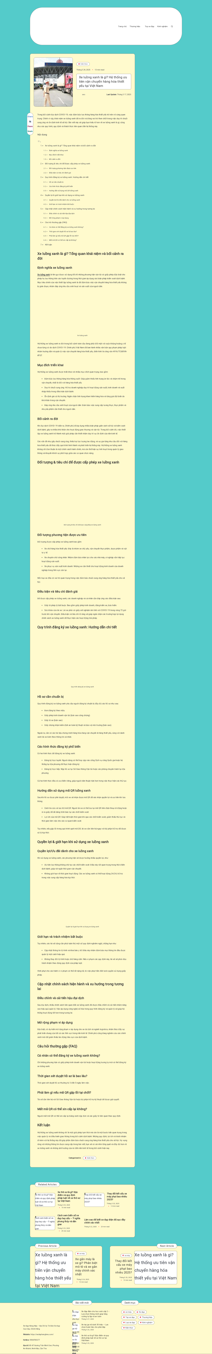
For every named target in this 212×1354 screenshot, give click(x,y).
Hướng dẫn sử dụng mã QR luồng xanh (63, 191)
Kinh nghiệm (162, 26)
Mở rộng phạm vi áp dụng (59, 218)
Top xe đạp (149, 26)
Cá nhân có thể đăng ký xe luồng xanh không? (66, 227)
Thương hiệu (135, 26)
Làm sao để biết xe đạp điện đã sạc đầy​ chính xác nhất (104, 1221)
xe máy (82, 1253)
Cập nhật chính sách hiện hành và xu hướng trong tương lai (70, 209)
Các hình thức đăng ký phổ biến (61, 186)
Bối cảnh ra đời (54, 159)
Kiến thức (84, 64)
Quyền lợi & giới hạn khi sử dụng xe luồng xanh (64, 195)
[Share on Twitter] (30, 121)
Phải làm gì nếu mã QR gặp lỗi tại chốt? (64, 236)
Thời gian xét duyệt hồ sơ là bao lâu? (63, 231)
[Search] (172, 26)
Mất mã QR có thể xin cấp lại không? (63, 240)
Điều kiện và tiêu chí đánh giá (60, 173)
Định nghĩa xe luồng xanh (58, 150)
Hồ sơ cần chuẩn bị (56, 182)
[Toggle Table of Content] (39, 142)
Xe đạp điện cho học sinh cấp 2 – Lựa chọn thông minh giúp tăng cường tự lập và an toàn (95, 1314)
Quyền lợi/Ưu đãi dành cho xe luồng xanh (64, 200)
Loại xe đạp (130, 1323)
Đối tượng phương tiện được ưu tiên (62, 168)
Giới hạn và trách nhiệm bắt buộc (61, 204)
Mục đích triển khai (56, 155)
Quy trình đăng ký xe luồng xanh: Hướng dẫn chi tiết (67, 177)
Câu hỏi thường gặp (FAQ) (56, 222)
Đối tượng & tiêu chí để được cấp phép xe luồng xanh (67, 164)
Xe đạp (142, 1312)
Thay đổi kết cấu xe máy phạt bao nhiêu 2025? (117, 1196)
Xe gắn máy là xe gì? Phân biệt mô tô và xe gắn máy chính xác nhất (86, 1266)
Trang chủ (122, 26)
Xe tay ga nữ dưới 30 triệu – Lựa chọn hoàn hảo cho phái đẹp (94, 1326)
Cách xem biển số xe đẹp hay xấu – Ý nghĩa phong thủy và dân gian (69, 1220)
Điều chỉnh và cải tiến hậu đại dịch (61, 213)
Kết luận (48, 245)
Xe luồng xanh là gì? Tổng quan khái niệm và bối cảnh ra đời (70, 146)
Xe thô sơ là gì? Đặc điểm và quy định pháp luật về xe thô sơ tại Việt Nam (69, 1196)
